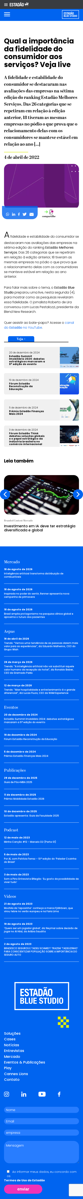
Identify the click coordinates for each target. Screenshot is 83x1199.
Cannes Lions (16, 1073)
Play (7, 1067)
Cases (10, 1039)
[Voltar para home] (70, 14)
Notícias (11, 1044)
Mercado (12, 1056)
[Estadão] (19, 4)
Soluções (12, 1033)
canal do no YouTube (39, 325)
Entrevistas (14, 1050)
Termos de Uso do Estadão (24, 1180)
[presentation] (5, 494)
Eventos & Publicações (24, 1062)
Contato (12, 1079)
